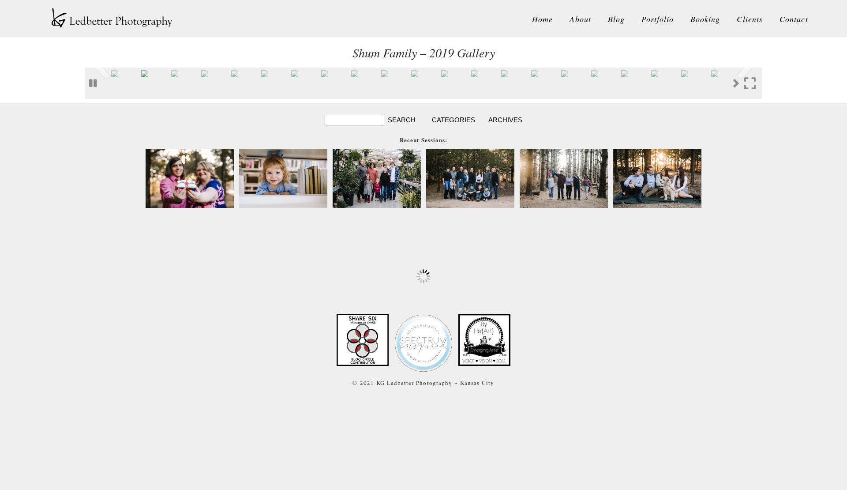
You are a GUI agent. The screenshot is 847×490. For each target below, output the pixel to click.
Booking (705, 19)
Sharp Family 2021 (563, 179)
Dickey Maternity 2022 (189, 179)
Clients (750, 19)
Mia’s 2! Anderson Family (282, 179)
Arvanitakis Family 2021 (657, 179)
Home (542, 19)
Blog (616, 19)
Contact (794, 19)
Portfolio (657, 19)
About (580, 19)
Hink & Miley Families (376, 179)
